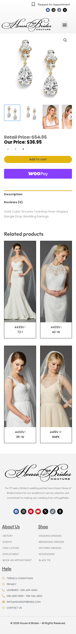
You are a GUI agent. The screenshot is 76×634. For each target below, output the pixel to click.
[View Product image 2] (31, 113)
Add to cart (38, 159)
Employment (11, 554)
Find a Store (11, 547)
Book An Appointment (17, 560)
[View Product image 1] (12, 113)
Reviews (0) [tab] (13, 202)
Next (71, 117)
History (8, 535)
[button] (64, 25)
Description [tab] (13, 194)
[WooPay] (38, 174)
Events (7, 541)
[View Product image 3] (51, 117)
